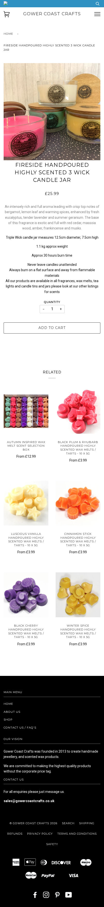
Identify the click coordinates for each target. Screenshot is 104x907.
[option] (52, 111)
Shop (8, 719)
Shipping (86, 823)
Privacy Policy (40, 833)
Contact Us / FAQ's (20, 727)
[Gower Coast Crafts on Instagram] (46, 896)
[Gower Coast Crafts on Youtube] (68, 896)
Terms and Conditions (77, 833)
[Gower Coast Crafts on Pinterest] (57, 896)
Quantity (52, 302)
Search (68, 823)
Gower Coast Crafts (52, 14)
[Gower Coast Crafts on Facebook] (35, 896)
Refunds (14, 833)
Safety (52, 844)
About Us (12, 712)
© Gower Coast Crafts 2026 (33, 823)
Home (8, 33)
